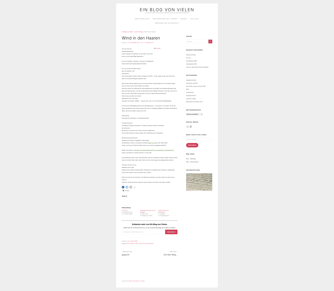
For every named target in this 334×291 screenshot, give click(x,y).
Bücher (184, 18)
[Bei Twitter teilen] (127, 187)
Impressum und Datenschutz (167, 23)
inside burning (190, 55)
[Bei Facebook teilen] (123, 187)
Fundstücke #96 (191, 61)
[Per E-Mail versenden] (130, 187)
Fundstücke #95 (191, 64)
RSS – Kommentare (192, 162)
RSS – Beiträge (191, 159)
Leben (136, 243)
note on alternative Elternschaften (197, 67)
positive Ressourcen (146, 243)
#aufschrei (130, 243)
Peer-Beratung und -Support (165, 18)
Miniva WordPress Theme (137, 281)
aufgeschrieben (191, 80)
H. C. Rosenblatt (148, 42)
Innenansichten (191, 95)
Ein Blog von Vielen (167, 10)
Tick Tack (124, 210)
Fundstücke (190, 92)
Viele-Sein (194, 18)
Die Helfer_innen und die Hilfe (196, 86)
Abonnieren (171, 232)
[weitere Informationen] (134, 187)
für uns (188, 58)
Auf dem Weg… (170, 253)
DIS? (187, 89)
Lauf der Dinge (132, 241)
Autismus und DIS (192, 83)
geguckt (127, 253)
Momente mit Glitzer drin (194, 102)
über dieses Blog (142, 18)
